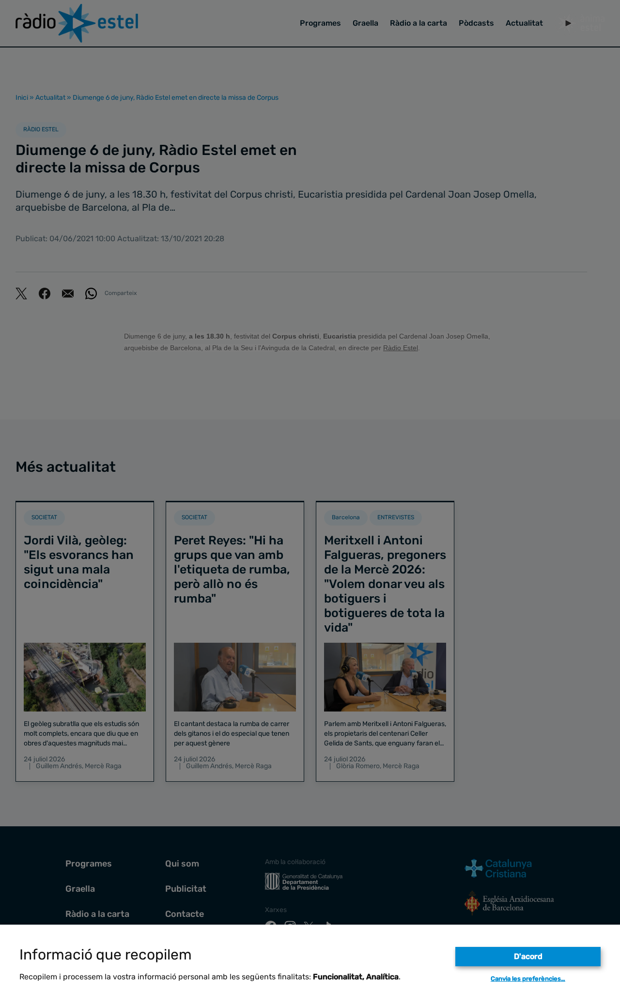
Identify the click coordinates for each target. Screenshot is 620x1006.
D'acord (528, 956)
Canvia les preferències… (528, 978)
